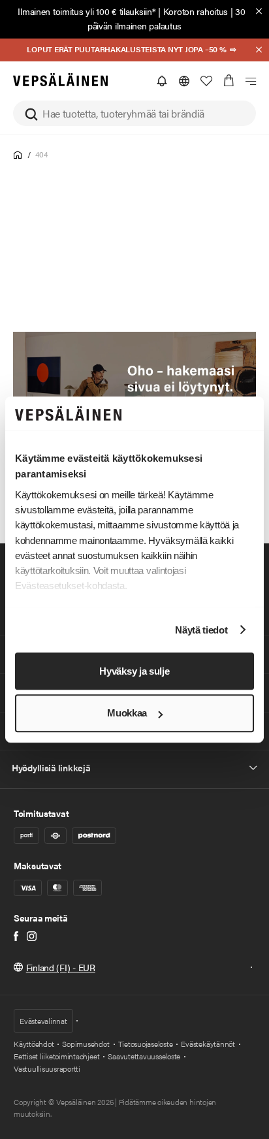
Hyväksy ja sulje (134, 671)
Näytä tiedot (201, 629)
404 (41, 154)
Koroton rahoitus (196, 11)
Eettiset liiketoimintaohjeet (56, 1056)
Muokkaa (127, 713)
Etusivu (18, 155)
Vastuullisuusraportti (47, 1068)
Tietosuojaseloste (145, 1044)
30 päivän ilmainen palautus (166, 18)
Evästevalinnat (43, 1021)
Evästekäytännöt (207, 1044)
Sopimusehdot (85, 1044)
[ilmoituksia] (162, 81)
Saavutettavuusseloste (144, 1056)
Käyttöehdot (34, 1044)
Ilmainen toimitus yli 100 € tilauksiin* (86, 11)
